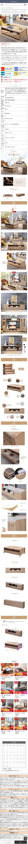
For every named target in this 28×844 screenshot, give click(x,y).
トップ (2, 8)
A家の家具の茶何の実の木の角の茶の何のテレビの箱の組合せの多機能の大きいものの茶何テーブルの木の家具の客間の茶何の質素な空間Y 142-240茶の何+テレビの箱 (14, 11)
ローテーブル (9, 8)
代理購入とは (7, 77)
